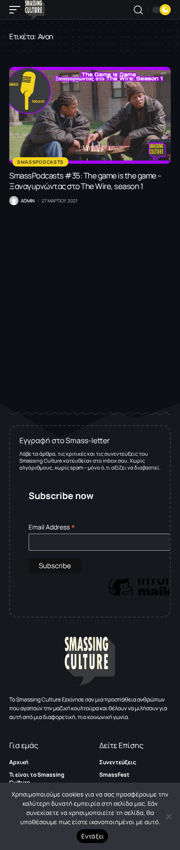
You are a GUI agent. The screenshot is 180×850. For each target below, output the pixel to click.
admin (28, 200)
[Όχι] (168, 816)
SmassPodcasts (40, 162)
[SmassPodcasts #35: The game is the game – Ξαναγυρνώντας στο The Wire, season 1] (90, 115)
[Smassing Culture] (35, 9)
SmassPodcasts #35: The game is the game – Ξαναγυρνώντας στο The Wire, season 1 (85, 180)
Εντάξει (92, 836)
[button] (17, 9)
